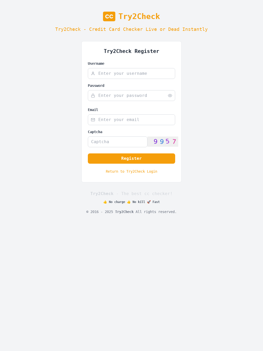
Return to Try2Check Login (131, 171)
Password (96, 86)
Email (93, 110)
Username (96, 63)
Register (131, 158)
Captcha (95, 132)
